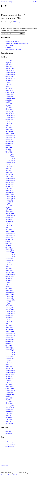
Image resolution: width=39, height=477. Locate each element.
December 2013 (10, 312)
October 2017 (10, 237)
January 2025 (10, 92)
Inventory (4, 2)
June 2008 (9, 413)
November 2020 (10, 180)
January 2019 (10, 214)
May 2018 (8, 227)
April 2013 (9, 325)
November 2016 (10, 257)
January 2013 (10, 331)
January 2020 (10, 194)
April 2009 (9, 402)
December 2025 (10, 72)
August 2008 (9, 412)
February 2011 (10, 368)
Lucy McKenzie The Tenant (13, 49)
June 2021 (9, 166)
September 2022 (10, 141)
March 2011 (9, 366)
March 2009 (9, 404)
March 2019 (9, 212)
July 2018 (8, 223)
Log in (7, 441)
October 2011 (9, 357)
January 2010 (10, 388)
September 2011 (10, 359)
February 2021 (10, 174)
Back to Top (4, 465)
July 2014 (8, 304)
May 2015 (8, 286)
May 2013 (8, 323)
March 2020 (9, 190)
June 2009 (9, 398)
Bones (9, 474)
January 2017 (10, 253)
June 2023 (9, 123)
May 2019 (8, 208)
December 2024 (10, 94)
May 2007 (8, 421)
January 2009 (10, 408)
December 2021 (10, 159)
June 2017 (9, 243)
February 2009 (10, 406)
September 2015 (10, 278)
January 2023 (10, 133)
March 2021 (9, 172)
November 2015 (10, 274)
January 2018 (10, 231)
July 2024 (8, 102)
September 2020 (10, 184)
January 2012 (10, 351)
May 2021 (8, 168)
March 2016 (9, 270)
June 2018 (9, 225)
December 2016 (10, 255)
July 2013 (8, 319)
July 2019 (8, 204)
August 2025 (9, 80)
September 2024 (10, 98)
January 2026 (10, 70)
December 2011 (10, 353)
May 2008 (8, 415)
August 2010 (9, 378)
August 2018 (9, 221)
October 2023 (10, 119)
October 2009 (10, 392)
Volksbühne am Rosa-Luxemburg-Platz (17, 43)
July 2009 (8, 396)
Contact (35, 2)
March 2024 (9, 110)
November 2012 (10, 335)
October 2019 (10, 200)
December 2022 (10, 135)
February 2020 (10, 192)
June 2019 (9, 206)
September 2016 (10, 261)
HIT (4, 6)
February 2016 (10, 272)
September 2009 (10, 394)
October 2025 (10, 76)
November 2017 (10, 235)
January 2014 (10, 310)
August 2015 (9, 280)
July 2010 (8, 380)
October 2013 (10, 315)
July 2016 (8, 263)
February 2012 (10, 349)
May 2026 (8, 63)
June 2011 (9, 363)
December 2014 (10, 296)
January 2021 (10, 176)
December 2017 (10, 233)
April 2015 (9, 288)
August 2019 (9, 202)
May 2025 (8, 86)
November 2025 (10, 74)
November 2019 (10, 198)
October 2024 (10, 96)
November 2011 (10, 355)
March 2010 (9, 386)
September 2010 (10, 376)
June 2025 (9, 84)
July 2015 (8, 282)
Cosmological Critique (12, 41)
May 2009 (8, 400)
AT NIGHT (8, 47)
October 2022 (10, 139)
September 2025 (10, 78)
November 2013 (10, 314)
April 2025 (9, 88)
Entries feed (9, 443)
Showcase (9, 433)
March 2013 (9, 327)
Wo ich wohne (10, 45)
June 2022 (9, 147)
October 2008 (10, 410)
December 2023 (10, 116)
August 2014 (9, 302)
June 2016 (9, 265)
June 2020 (9, 188)
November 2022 (10, 137)
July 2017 (8, 241)
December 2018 (10, 216)
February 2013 (10, 329)
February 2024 (10, 112)
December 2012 (10, 333)
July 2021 (8, 165)
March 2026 (9, 67)
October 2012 (10, 337)
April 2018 (9, 229)
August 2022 (9, 143)
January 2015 (10, 294)
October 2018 (10, 217)
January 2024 (10, 114)
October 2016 (10, 259)
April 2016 (9, 268)
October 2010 (10, 374)
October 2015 (10, 276)
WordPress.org (10, 447)
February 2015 (10, 292)
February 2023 (10, 131)
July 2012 (8, 343)
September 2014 (10, 300)
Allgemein (21, 22)
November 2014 (10, 298)
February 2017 (10, 251)
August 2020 (9, 186)
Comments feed (10, 445)
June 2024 (9, 104)
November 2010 (10, 372)
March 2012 (9, 347)
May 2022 (8, 149)
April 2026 (9, 65)
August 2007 (9, 417)
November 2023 (10, 117)
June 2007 (9, 419)
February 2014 (10, 308)
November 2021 (10, 161)
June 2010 (9, 382)
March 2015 (9, 290)
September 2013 (10, 317)
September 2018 (10, 219)
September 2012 (10, 339)
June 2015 (9, 284)
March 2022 (9, 153)
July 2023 (8, 121)
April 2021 (9, 170)
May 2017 (8, 245)
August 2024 (9, 100)
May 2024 (8, 106)
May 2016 (8, 266)
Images (11, 2)
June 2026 (9, 61)
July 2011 (8, 361)
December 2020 (10, 178)
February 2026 (10, 68)
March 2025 (9, 90)
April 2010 (9, 384)
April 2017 (9, 247)
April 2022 (9, 151)
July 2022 (8, 145)
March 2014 (9, 306)
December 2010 (10, 370)
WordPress (16, 474)
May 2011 (8, 364)
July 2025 (8, 82)
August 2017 (9, 239)
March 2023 (9, 129)
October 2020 (10, 182)
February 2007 (10, 423)
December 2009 (10, 390)
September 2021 (10, 163)
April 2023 (9, 127)
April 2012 (9, 345)
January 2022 (10, 157)
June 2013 (9, 321)
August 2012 (9, 341)
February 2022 (10, 155)
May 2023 (8, 125)
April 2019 (9, 210)
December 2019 (10, 196)
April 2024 (9, 108)
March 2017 (9, 249)
